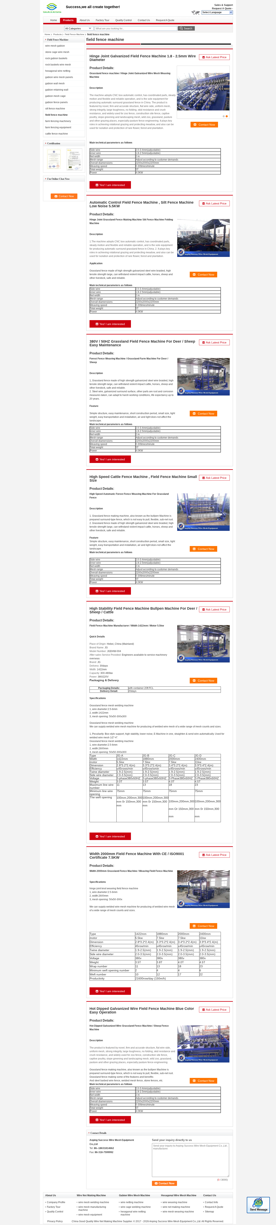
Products (68, 20)
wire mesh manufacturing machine (92, 1208)
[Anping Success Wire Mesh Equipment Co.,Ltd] (231, 12)
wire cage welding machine (136, 1207)
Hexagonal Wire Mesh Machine (178, 1195)
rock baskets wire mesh (58, 64)
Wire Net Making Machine (91, 1195)
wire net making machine (176, 1207)
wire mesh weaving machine (178, 1211)
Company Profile (56, 1202)
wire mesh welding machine (93, 1202)
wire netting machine (132, 1202)
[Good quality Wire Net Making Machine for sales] (53, 169)
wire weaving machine (175, 1202)
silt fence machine (55, 108)
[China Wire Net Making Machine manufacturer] (54, 8)
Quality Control (123, 20)
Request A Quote (222, 8)
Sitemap (209, 1211)
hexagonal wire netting (57, 70)
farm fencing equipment (58, 127)
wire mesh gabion (55, 45)
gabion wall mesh (55, 83)
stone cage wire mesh (57, 52)
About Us (85, 20)
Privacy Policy (55, 1221)
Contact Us (144, 20)
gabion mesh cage (55, 96)
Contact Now (207, 124)
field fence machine (56, 114)
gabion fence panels (56, 102)
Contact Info (211, 1202)
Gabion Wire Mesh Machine (134, 1195)
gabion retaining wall (56, 89)
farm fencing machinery (58, 121)
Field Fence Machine (74, 34)
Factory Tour (102, 20)
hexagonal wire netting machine (133, 1213)
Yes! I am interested (112, 185)
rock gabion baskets (56, 58)
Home (53, 20)
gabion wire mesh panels (59, 77)
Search (188, 28)
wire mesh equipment (90, 1214)
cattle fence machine (56, 133)
